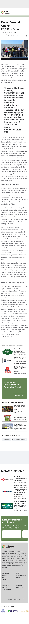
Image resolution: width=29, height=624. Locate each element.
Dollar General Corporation (19, 439)
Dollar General (6, 439)
